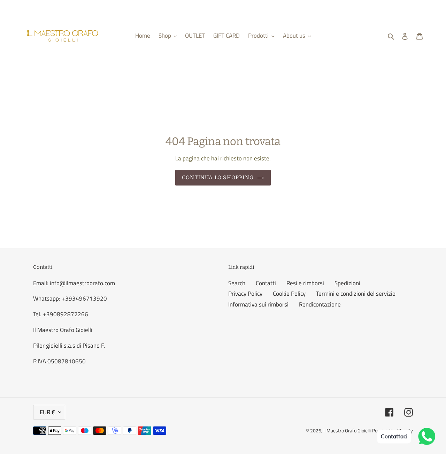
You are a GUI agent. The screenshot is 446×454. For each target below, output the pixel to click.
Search (236, 283)
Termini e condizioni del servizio (355, 293)
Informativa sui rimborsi (258, 304)
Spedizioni (347, 283)
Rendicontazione (320, 304)
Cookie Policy (289, 293)
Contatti (266, 283)
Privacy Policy (245, 293)
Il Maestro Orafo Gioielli (347, 430)
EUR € (47, 412)
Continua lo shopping (218, 177)
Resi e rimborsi (305, 283)
